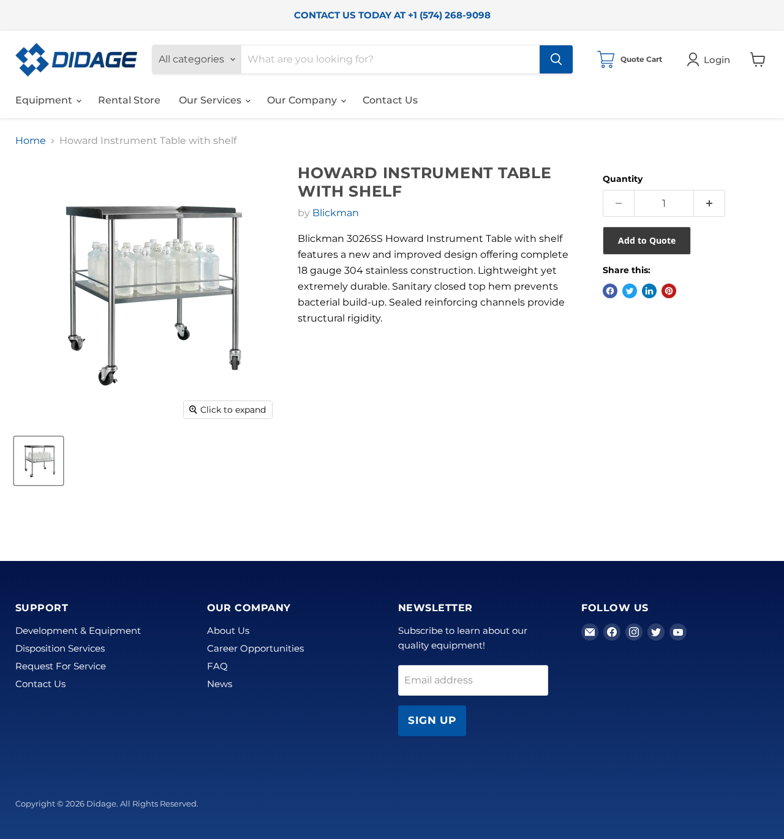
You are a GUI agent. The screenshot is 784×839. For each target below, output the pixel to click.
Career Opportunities (255, 648)
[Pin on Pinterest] (669, 291)
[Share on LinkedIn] (649, 291)
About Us (228, 630)
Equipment (45, 100)
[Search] (556, 59)
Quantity (623, 179)
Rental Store (129, 100)
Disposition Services (60, 648)
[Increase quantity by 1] (709, 203)
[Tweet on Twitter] (629, 291)
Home (30, 140)
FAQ (217, 666)
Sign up (432, 720)
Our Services (211, 100)
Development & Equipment (78, 630)
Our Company (303, 100)
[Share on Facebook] (610, 291)
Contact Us (390, 100)
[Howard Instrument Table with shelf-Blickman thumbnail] (38, 461)
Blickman (335, 213)
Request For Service (60, 666)
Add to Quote (647, 240)
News (219, 684)
